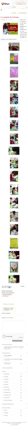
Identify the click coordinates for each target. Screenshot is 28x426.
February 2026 (7, 389)
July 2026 (6, 376)
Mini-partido (5, 296)
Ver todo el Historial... (8, 400)
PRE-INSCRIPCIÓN (23, 12)
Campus (14, 12)
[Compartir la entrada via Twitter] (8, 287)
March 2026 (6, 387)
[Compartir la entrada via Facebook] (9, 287)
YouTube (6, 415)
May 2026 (6, 381)
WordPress (18, 423)
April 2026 (6, 384)
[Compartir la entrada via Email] (10, 287)
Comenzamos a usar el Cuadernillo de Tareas (13, 360)
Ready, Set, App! (7, 363)
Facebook (6, 412)
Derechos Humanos (7, 294)
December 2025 (7, 392)
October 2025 (7, 397)
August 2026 (6, 374)
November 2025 (7, 395)
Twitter (5, 410)
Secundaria (3, 19)
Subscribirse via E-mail (22, 4)
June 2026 (6, 379)
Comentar (22, 19)
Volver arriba (14, 424)
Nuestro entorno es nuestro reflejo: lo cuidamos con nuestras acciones (14, 348)
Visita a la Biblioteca (8, 356)
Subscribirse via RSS (21, 3)
